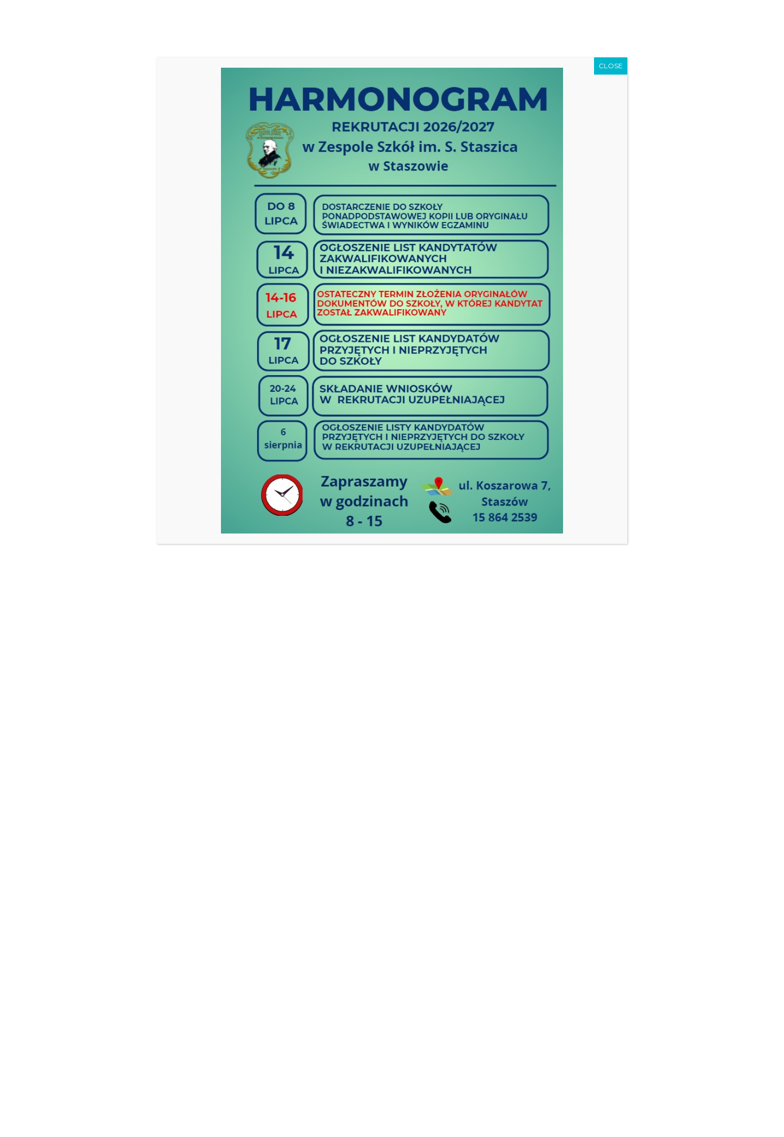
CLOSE (611, 65)
